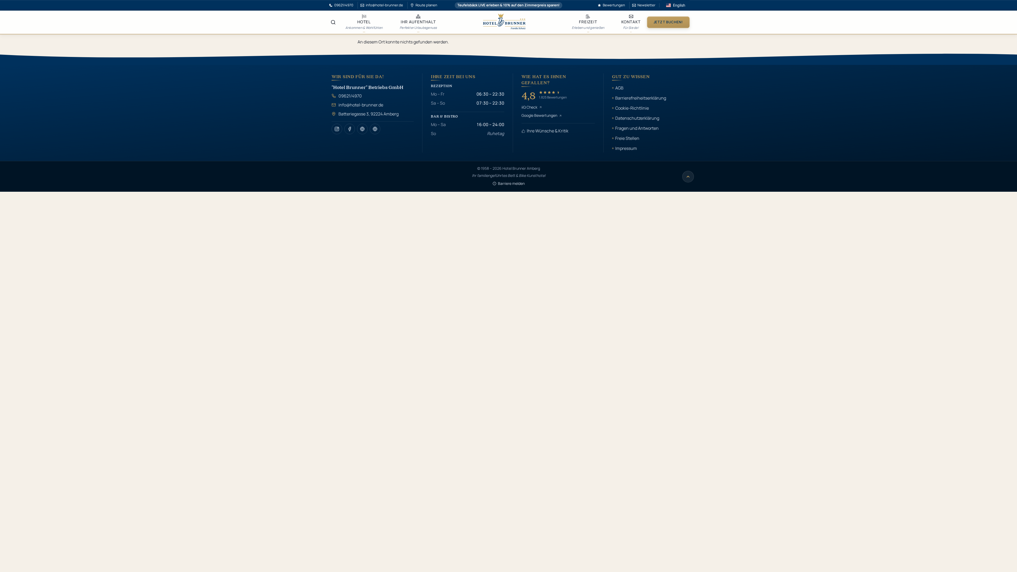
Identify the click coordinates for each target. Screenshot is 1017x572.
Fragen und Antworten (637, 128)
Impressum (626, 148)
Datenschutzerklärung (637, 118)
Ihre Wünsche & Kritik (547, 131)
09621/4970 (350, 96)
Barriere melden (511, 183)
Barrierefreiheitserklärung (640, 98)
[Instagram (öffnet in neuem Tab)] (337, 129)
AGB (619, 88)
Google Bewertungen (539, 115)
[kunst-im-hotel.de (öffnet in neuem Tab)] (375, 129)
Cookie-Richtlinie (632, 108)
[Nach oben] (688, 176)
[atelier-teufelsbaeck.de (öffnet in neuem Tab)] (362, 129)
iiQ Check (529, 107)
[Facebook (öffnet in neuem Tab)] (349, 129)
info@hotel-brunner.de (360, 105)
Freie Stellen (627, 138)
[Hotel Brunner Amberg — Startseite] (504, 22)
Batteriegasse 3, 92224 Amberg (368, 114)
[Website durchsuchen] (333, 22)
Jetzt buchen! (668, 22)
